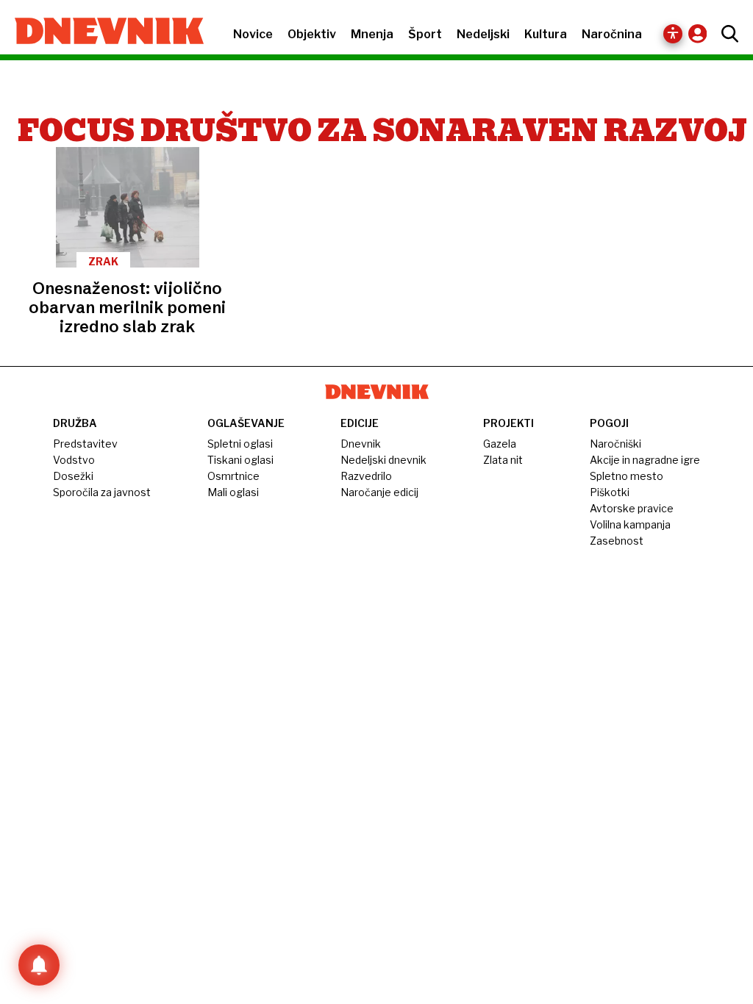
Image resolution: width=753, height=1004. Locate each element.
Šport (425, 34)
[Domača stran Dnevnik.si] (102, 32)
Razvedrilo (366, 476)
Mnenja (372, 34)
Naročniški (615, 443)
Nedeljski (483, 34)
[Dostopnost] (672, 33)
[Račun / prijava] (701, 33)
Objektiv (312, 34)
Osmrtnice (233, 476)
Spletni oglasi (240, 443)
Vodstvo (74, 459)
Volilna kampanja (630, 524)
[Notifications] (39, 965)
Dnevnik (360, 443)
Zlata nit (503, 459)
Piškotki (609, 492)
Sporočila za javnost (102, 492)
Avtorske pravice (632, 508)
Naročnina (612, 34)
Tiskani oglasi (240, 459)
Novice (253, 34)
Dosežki (73, 476)
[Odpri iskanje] (726, 34)
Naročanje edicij (379, 492)
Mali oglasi (233, 492)
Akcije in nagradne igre (645, 459)
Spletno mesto (626, 476)
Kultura (545, 34)
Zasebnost (616, 540)
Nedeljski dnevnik (383, 459)
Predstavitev (85, 443)
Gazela (499, 443)
